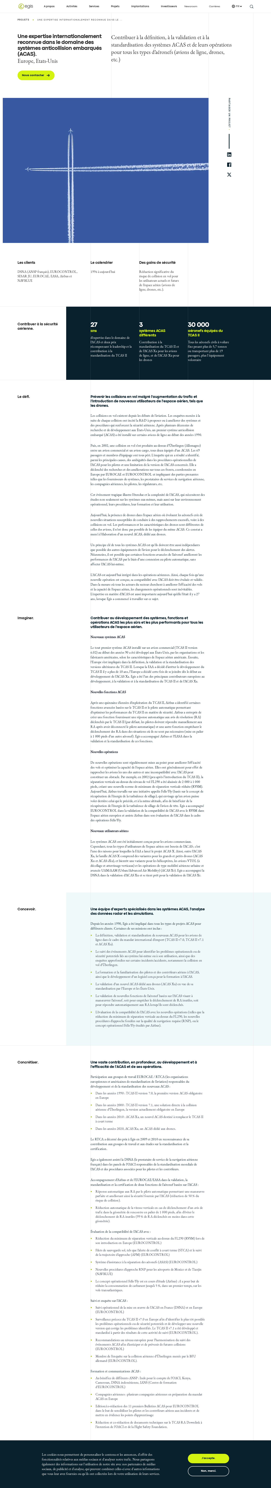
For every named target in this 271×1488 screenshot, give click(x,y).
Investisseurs (169, 6)
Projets (115, 6)
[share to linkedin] (229, 154)
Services (94, 6)
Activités (71, 6)
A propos (49, 6)
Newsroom (190, 6)
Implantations (140, 6)
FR (237, 6)
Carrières (214, 6)
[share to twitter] (229, 175)
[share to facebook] (229, 165)
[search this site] (251, 6)
